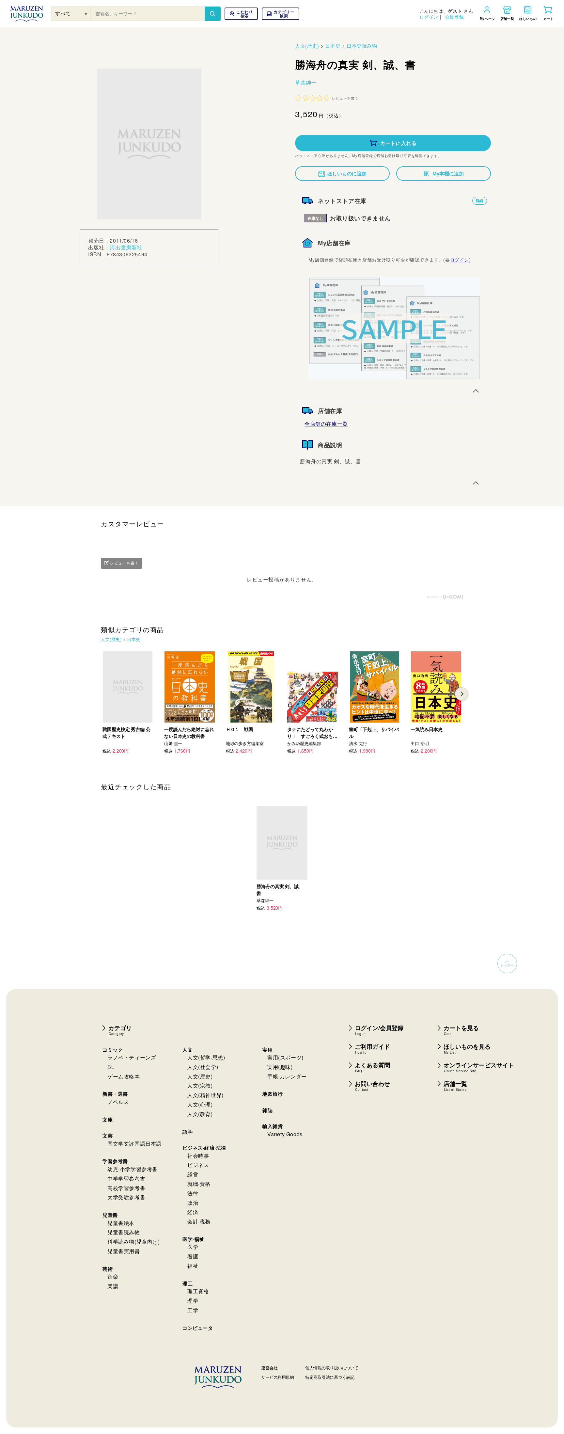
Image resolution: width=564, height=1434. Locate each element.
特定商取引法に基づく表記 (329, 1377)
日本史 (332, 45)
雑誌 (267, 1110)
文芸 (107, 1135)
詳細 (479, 200)
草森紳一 (306, 82)
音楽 (112, 1276)
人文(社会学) (202, 1067)
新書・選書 (115, 1093)
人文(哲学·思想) (206, 1057)
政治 (192, 1202)
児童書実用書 (123, 1251)
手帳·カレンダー (287, 1076)
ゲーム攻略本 (123, 1076)
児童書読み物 (123, 1232)
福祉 (192, 1265)
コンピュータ (197, 1327)
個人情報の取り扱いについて (331, 1367)
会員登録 (454, 16)
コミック (112, 1049)
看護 (192, 1256)
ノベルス (118, 1102)
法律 (192, 1193)
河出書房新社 (126, 247)
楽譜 (112, 1286)
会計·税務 (199, 1221)
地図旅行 (272, 1093)
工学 (192, 1310)
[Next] (461, 693)
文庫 (107, 1119)
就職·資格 (199, 1183)
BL (110, 1067)
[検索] (212, 14)
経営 (192, 1174)
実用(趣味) (280, 1067)
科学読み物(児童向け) (133, 1241)
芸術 (107, 1268)
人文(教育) (200, 1114)
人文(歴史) (307, 45)
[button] (280, 14)
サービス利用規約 (277, 1377)
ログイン (428, 16)
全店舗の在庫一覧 (326, 423)
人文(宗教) (200, 1085)
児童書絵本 (120, 1223)
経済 (192, 1212)
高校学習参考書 (126, 1188)
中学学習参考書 (126, 1178)
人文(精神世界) (205, 1095)
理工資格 (198, 1291)
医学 (192, 1247)
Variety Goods (285, 1134)
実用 (267, 1049)
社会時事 (198, 1155)
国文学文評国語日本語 (134, 1143)
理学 (192, 1300)
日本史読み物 (362, 45)
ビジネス (198, 1165)
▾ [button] (86, 13)
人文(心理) (200, 1104)
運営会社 (269, 1367)
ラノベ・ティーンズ (131, 1057)
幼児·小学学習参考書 (132, 1169)
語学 (187, 1131)
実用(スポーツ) (285, 1057)
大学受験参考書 (126, 1197)
